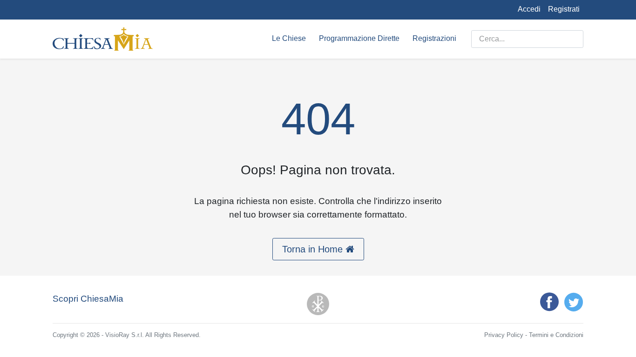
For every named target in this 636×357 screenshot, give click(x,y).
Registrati (564, 9)
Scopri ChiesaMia (88, 299)
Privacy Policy (503, 334)
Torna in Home (313, 249)
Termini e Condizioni (556, 334)
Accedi (529, 9)
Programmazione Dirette (359, 38)
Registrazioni (434, 38)
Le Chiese (289, 38)
